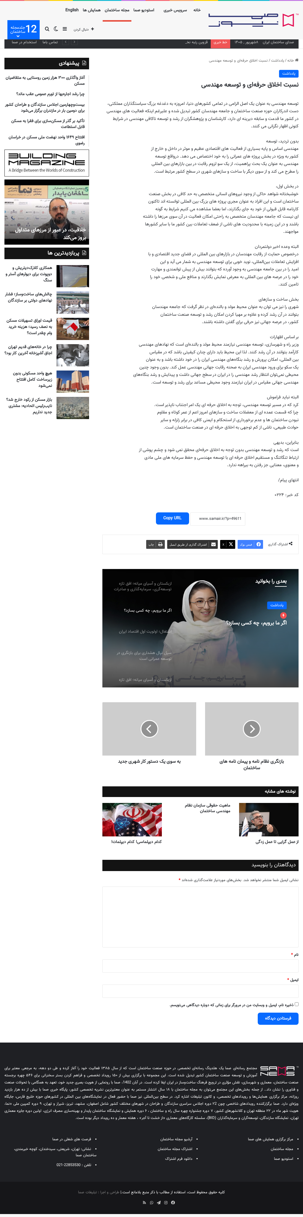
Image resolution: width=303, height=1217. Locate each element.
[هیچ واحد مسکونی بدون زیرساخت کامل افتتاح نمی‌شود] (73, 382)
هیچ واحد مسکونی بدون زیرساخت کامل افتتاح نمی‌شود (32, 379)
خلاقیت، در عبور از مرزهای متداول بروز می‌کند (50, 234)
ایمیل (293, 980)
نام (295, 955)
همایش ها (92, 10)
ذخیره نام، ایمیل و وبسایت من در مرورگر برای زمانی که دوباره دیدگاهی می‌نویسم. (232, 1005)
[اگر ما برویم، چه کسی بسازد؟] (200, 628)
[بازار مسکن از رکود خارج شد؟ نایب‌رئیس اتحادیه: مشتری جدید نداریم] (73, 408)
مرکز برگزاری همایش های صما (270, 1139)
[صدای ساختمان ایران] (254, 20)
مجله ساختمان (117, 10)
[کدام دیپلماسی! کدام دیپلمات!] (132, 819)
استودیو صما (143, 10)
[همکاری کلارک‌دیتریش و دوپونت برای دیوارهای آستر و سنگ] (73, 276)
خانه (197, 10)
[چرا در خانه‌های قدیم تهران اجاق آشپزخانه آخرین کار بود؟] (73, 355)
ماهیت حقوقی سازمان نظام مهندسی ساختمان (207, 808)
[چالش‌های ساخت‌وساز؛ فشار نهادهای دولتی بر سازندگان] (73, 302)
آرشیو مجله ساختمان (176, 1139)
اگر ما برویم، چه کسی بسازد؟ (256, 623)
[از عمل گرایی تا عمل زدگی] (269, 819)
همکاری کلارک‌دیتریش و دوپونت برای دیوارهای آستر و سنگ (29, 274)
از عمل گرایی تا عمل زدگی (277, 842)
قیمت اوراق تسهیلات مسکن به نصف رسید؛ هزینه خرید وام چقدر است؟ (29, 327)
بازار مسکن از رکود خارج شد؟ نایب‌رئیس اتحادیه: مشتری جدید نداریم (29, 406)
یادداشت (277, 61)
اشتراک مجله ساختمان (175, 1149)
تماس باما (50, 42)
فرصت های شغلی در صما (71, 1139)
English (72, 10)
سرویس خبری (175, 10)
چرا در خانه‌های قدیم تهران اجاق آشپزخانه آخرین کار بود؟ (28, 350)
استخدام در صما (24, 42)
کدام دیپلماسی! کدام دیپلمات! (136, 842)
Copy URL (172, 518)
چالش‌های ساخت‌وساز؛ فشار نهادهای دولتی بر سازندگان (28, 297)
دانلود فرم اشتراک (178, 1159)
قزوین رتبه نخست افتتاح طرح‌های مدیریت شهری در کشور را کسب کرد (154, 42)
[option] (200, 628)
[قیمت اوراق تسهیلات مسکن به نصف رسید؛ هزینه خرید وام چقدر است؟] (73, 329)
